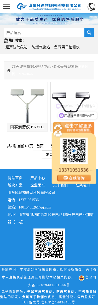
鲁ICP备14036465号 (58, 302)
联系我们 (83, 185)
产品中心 (43, 67)
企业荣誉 (37, 185)
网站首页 (15, 178)
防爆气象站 (41, 47)
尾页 (49, 154)
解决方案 (15, 185)
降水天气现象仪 (65, 67)
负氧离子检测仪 (67, 47)
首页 (40, 146)
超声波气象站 (16, 47)
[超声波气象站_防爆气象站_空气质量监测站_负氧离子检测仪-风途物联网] (49, 5)
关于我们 (60, 185)
